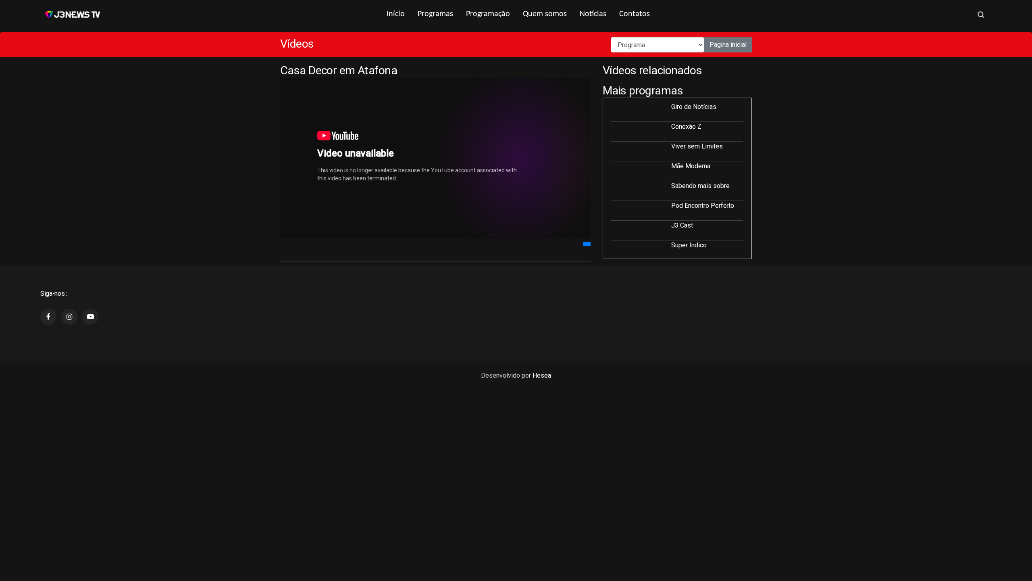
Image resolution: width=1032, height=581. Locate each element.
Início (396, 14)
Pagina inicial (728, 44)
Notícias (593, 14)
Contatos (634, 14)
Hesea (542, 375)
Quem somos (545, 14)
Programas (435, 14)
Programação (488, 14)
